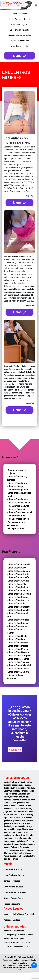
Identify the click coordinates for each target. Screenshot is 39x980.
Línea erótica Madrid (18, 642)
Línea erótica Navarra (18, 652)
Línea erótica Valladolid (19, 665)
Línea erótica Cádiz (17, 603)
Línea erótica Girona (18, 626)
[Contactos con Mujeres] (19, 50)
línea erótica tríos (16, 515)
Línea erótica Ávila (17, 584)
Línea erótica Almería (18, 577)
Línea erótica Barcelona (19, 594)
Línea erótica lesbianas (19, 502)
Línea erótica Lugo (17, 639)
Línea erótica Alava (17, 567)
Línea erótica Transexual (20, 512)
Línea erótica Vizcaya (18, 668)
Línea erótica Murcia (18, 649)
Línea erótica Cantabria (19, 607)
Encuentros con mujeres (14, 938)
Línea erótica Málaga (18, 646)
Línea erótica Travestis (19, 30)
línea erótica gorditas (18, 489)
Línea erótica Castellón (19, 610)
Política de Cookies (12, 920)
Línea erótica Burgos (18, 597)
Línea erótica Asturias (18, 581)
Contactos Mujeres (19, 24)
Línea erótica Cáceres (18, 600)
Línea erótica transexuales (19, 35)
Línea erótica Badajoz (18, 587)
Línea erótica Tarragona (19, 655)
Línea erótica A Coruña (19, 564)
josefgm (23, 963)
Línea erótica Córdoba (18, 620)
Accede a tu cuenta (19, 46)
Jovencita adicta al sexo (14, 930)
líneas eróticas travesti (19, 519)
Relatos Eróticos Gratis (19, 41)
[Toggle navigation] (36, 5)
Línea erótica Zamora (18, 672)
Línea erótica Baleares (19, 590)
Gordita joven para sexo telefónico (18, 934)
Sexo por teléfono (16, 528)
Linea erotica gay (16, 486)
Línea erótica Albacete (19, 571)
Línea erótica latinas (18, 499)
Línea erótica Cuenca (18, 623)
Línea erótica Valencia (18, 662)
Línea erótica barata (17, 483)
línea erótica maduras (18, 506)
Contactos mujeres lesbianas (16, 946)
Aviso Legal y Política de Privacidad (19, 914)
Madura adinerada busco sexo (17, 942)
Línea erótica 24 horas (19, 13)
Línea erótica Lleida (17, 636)
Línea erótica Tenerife (18, 659)
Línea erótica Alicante (18, 574)
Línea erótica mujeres (18, 509)
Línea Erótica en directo (19, 19)
